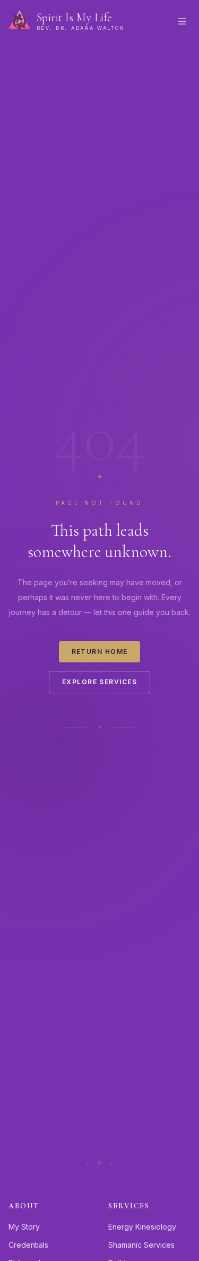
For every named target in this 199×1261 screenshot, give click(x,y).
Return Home (100, 652)
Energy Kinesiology (142, 1226)
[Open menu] (182, 21)
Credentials (28, 1244)
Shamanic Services (141, 1244)
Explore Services (99, 682)
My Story (24, 1226)
